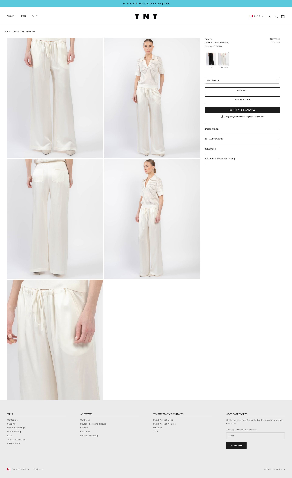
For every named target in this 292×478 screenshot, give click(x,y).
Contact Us (12, 420)
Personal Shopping (89, 435)
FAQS (9, 435)
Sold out (242, 91)
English (37, 469)
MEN (23, 16)
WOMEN (11, 16)
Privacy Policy (13, 443)
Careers (84, 427)
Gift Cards (85, 431)
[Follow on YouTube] (24, 459)
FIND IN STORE (242, 99)
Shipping (11, 424)
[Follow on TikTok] (32, 459)
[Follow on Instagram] (16, 459)
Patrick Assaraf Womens (164, 424)
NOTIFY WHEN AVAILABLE (242, 110)
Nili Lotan (157, 427)
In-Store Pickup (14, 431)
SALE (34, 16)
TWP (155, 431)
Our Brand (85, 420)
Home (7, 31)
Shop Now (163, 3)
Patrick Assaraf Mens (163, 420)
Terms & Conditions (16, 439)
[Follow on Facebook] (8, 459)
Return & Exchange (16, 427)
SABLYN (208, 39)
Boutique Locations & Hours (93, 424)
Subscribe (236, 445)
